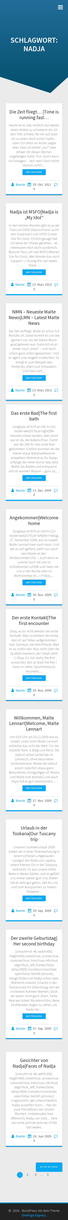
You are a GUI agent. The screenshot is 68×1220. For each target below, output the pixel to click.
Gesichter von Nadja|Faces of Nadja (34, 1063)
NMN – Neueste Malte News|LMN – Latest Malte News (34, 317)
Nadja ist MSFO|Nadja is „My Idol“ (34, 214)
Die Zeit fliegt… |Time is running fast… (34, 114)
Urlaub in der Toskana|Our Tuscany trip (34, 833)
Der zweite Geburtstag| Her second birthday (34, 941)
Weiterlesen (34, 172)
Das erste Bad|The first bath (34, 416)
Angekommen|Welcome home (34, 520)
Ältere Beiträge (49, 1167)
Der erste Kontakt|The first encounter (34, 620)
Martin (20, 184)
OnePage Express (34, 1215)
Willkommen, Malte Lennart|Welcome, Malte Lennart (34, 723)
